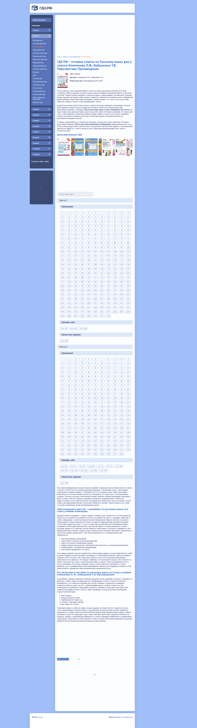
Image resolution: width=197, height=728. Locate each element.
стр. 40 (64, 466)
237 (95, 303)
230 (121, 299)
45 (62, 230)
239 (108, 303)
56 (62, 234)
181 (89, 282)
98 (122, 247)
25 (76, 221)
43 (122, 226)
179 (75, 282)
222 (69, 299)
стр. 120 (119, 466)
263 (121, 312)
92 (82, 247)
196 (115, 286)
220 (128, 295)
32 (122, 221)
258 (88, 312)
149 (95, 269)
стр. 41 (73, 466)
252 (121, 307)
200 (69, 290)
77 (128, 239)
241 (121, 303)
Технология (37, 88)
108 (115, 252)
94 (95, 247)
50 (95, 230)
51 (102, 230)
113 (75, 256)
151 (108, 269)
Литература (37, 78)
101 (69, 252)
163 (115, 273)
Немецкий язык (39, 50)
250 (108, 307)
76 (122, 239)
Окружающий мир (40, 81)
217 (108, 295)
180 (82, 282)
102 (75, 252)
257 (82, 312)
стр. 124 (74, 471)
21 (121, 217)
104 (88, 252)
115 (89, 256)
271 (102, 316)
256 (75, 312)
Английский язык (39, 43)
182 (95, 282)
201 (75, 290)
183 (102, 282)
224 (82, 299)
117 (102, 256)
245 (75, 307)
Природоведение (40, 66)
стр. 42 (82, 466)
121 (128, 256)
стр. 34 (64, 328)
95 (102, 247)
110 (128, 252)
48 (82, 230)
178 (69, 282)
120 (121, 256)
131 (121, 260)
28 (95, 221)
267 (75, 316)
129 (108, 260)
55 (128, 230)
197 (121, 286)
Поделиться (64, 659)
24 (69, 221)
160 (95, 273)
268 (82, 316)
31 (115, 221)
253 (128, 307)
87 (122, 243)
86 (115, 243)
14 (76, 217)
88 (128, 243)
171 (95, 277)
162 (108, 273)
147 (82, 269)
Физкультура (38, 102)
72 (95, 239)
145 (69, 269)
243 (62, 307)
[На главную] (41, 10)
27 (89, 221)
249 (101, 307)
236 (88, 303)
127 (95, 260)
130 (115, 260)
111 (62, 256)
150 (102, 269)
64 (115, 234)
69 (76, 239)
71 (89, 239)
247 (88, 307)
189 (69, 286)
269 (88, 316)
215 (95, 295)
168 (75, 277)
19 (108, 217)
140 (108, 264)
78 (63, 243)
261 (108, 312)
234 (75, 303)
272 (108, 316)
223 (75, 299)
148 (88, 269)
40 (102, 226)
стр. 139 (84, 471)
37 (82, 226)
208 (121, 290)
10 (122, 213)
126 (88, 260)
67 (63, 239)
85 (108, 243)
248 (95, 307)
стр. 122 (64, 471)
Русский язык (38, 47)
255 (69, 312)
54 (122, 230)
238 (101, 303)
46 (69, 230)
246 (82, 307)
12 (62, 217)
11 (128, 213)
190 (75, 286)
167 (69, 277)
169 (82, 277)
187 (128, 282)
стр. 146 (93, 471)
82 (89, 243)
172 (102, 277)
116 (95, 256)
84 (102, 243)
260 (101, 312)
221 (62, 299)
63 (108, 234)
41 (108, 226)
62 (102, 234)
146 (75, 269)
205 (101, 290)
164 (121, 273)
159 (88, 273)
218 (115, 295)
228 (108, 299)
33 (128, 221)
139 (102, 264)
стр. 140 (73, 328)
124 (75, 260)
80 (76, 243)
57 (69, 234)
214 (88, 295)
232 (62, 303)
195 (108, 286)
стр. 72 (109, 466)
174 (115, 277)
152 (115, 269)
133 (62, 264)
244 (69, 307)
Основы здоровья (40, 69)
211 (69, 295)
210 (62, 295)
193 (95, 286)
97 (115, 247)
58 (76, 234)
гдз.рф (40, 717)
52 (108, 230)
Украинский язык (39, 56)
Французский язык (40, 59)
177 (62, 282)
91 (76, 247)
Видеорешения (39, 20)
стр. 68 (91, 466)
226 (95, 299)
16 (89, 217)
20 (115, 217)
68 (69, 239)
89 (62, 247)
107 (108, 252)
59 (82, 234)
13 (69, 217)
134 (69, 264)
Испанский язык (39, 91)
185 (115, 282)
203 (88, 290)
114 (82, 256)
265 (62, 316)
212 (75, 295)
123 (69, 260)
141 (115, 264)
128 (102, 260)
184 (108, 282)
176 (128, 277)
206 (108, 290)
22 (128, 217)
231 (128, 299)
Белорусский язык (40, 53)
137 (89, 264)
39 (95, 226)
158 (82, 273)
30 (108, 221)
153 (121, 269)
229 (115, 299)
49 (89, 230)
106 (102, 252)
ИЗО (34, 75)
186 (121, 282)
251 (115, 307)
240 (115, 303)
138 (95, 264)
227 (102, 299)
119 (115, 256)
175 (121, 277)
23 (62, 221)
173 (108, 277)
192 (88, 286)
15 (82, 217)
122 (62, 260)
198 (128, 286)
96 (108, 247)
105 (95, 252)
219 (121, 295)
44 (128, 226)
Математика (38, 40)
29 (102, 221)
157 (75, 273)
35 (69, 226)
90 (69, 247)
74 (108, 239)
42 (115, 226)
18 (102, 217)
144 (62, 269)
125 (82, 260)
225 (88, 299)
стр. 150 (103, 471)
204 (95, 290)
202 (82, 290)
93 (89, 247)
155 (62, 273)
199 (62, 290)
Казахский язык (39, 94)
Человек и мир (39, 85)
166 (62, 277)
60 (89, 234)
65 (122, 234)
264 (128, 312)
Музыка (36, 72)
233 (69, 303)
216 (102, 295)
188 (62, 286)
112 (69, 256)
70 (82, 239)
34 (63, 226)
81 (82, 243)
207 (115, 290)
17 (95, 217)
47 (76, 230)
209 (128, 290)
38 (89, 226)
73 (102, 239)
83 (95, 243)
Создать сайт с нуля (40, 161)
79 (69, 243)
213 (82, 295)
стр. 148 (83, 328)
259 (95, 312)
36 (76, 226)
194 (102, 286)
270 (95, 316)
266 (69, 316)
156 (69, 273)
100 (62, 252)
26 (82, 221)
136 (82, 264)
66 (128, 234)
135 (75, 264)
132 (128, 260)
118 (108, 256)
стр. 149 (64, 341)
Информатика (38, 62)
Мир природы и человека (39, 98)
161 (102, 273)
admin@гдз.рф (127, 717)
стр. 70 (100, 466)
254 (62, 312)
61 (95, 234)
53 (115, 230)
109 (121, 252)
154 (128, 269)
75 (115, 239)
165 (128, 273)
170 (88, 277)
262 (115, 312)
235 (82, 303)
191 (82, 286)
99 (128, 247)
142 (121, 264)
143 (128, 264)
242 (128, 303)
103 (82, 252)
